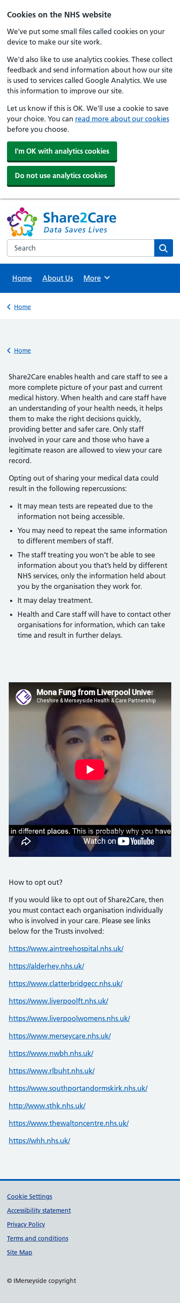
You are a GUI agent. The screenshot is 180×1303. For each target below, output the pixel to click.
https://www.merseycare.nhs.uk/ (60, 1035)
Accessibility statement (39, 1210)
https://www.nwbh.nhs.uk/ (51, 1053)
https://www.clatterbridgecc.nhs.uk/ (65, 983)
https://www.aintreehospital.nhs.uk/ (66, 948)
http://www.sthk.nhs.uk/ (47, 1105)
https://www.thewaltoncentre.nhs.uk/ (68, 1123)
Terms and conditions (37, 1238)
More (95, 278)
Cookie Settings (29, 1196)
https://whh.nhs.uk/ (39, 1140)
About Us (57, 278)
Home (22, 278)
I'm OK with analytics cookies (62, 151)
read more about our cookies (122, 118)
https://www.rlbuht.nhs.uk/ (51, 1070)
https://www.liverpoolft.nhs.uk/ (58, 1001)
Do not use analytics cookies (61, 175)
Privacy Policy (26, 1224)
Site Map (19, 1252)
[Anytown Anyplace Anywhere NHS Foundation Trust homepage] (48, 223)
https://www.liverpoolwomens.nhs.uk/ (69, 1018)
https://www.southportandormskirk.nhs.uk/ (78, 1088)
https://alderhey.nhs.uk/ (46, 966)
